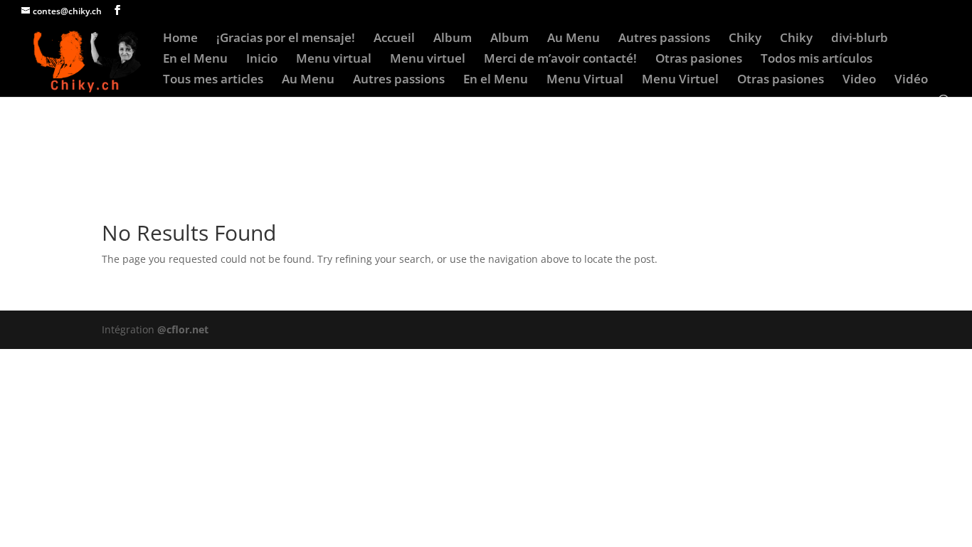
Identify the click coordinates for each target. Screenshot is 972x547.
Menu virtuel (427, 59)
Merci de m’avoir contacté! (560, 59)
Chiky (745, 39)
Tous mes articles (213, 80)
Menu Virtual (584, 80)
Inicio (262, 59)
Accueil (394, 39)
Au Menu (573, 39)
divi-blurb (859, 39)
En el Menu (195, 59)
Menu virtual (333, 59)
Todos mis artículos (816, 59)
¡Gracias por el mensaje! (285, 39)
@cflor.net (182, 329)
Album (452, 39)
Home (180, 39)
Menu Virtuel (680, 80)
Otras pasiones (698, 59)
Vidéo (911, 80)
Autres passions (664, 39)
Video (859, 80)
